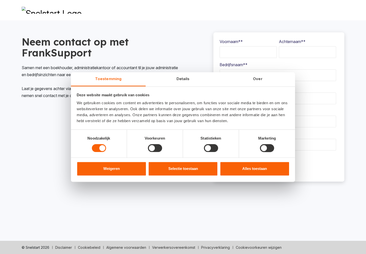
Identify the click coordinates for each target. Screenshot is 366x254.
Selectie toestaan (183, 169)
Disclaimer (63, 247)
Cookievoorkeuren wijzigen (259, 247)
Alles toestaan (254, 169)
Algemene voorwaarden (126, 247)
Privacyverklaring (215, 247)
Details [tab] (183, 78)
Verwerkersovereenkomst (173, 247)
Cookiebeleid (89, 247)
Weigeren (111, 169)
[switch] (155, 148)
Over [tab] (257, 78)
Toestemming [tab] (108, 78)
